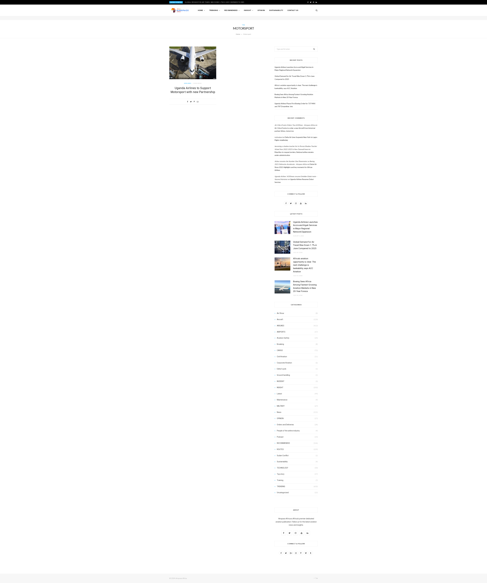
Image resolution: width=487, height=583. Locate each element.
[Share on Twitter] (191, 102)
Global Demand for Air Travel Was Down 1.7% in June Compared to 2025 (214, 2)
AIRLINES (187, 83)
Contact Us (292, 10)
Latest (279, 394)
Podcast (280, 437)
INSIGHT (280, 387)
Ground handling (283, 375)
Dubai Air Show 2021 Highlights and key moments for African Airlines (296, 167)
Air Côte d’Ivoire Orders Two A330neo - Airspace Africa (295, 125)
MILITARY (281, 406)
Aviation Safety (283, 338)
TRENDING (281, 486)
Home (200, 10)
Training (280, 480)
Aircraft (280, 319)
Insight (247, 10)
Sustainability (276, 10)
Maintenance (282, 400)
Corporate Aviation (284, 363)
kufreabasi (278, 137)
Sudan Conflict (283, 456)
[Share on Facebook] (187, 102)
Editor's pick (281, 369)
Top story (280, 474)
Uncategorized (283, 493)
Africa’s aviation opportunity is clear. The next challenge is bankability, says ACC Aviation (304, 265)
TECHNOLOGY (282, 468)
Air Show (280, 313)
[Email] (197, 102)
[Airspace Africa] (179, 10)
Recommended (231, 10)
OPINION (280, 418)
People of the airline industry (288, 431)
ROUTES (280, 449)
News (279, 412)
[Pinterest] (194, 102)
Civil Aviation (282, 357)
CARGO (280, 350)
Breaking (280, 344)
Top (316, 578)
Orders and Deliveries (285, 425)
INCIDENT (280, 381)
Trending (213, 10)
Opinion (261, 10)
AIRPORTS (281, 332)
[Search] (316, 10)
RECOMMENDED (283, 443)
